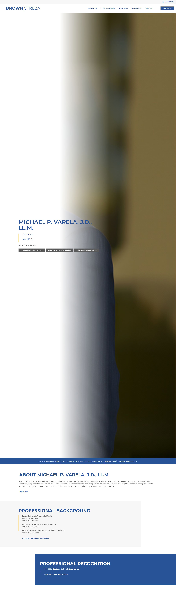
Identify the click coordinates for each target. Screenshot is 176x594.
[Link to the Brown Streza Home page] (23, 8)
